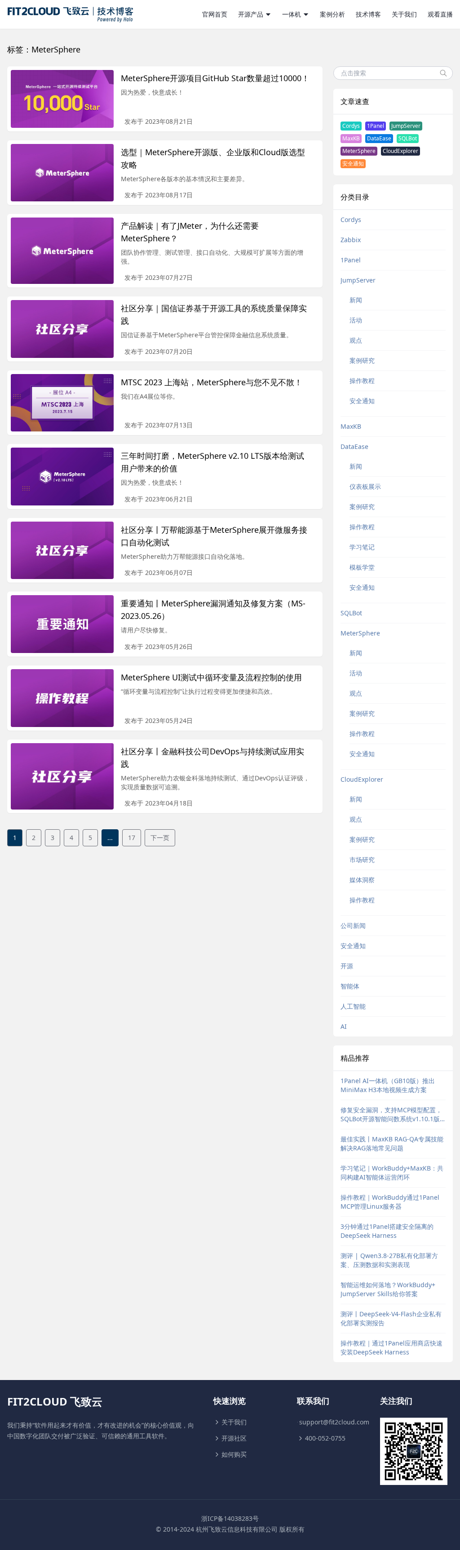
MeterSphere (359, 151)
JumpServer (405, 126)
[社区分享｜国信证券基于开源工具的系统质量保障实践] (62, 329)
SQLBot (407, 138)
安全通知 (353, 163)
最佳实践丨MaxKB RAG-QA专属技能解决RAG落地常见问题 (392, 1143)
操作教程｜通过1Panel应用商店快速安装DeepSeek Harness (391, 1347)
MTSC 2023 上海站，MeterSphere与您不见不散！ (211, 382)
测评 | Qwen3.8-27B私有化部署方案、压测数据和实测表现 (389, 1260)
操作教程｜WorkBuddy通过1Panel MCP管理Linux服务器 (390, 1201)
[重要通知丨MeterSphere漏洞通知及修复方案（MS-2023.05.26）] (62, 624)
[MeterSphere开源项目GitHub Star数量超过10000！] (62, 99)
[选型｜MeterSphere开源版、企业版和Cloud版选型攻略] (62, 173)
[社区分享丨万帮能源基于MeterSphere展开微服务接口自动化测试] (62, 550)
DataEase (379, 138)
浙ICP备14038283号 (230, 1518)
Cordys (351, 126)
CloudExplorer (400, 151)
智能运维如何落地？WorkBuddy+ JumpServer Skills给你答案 (388, 1289)
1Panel (375, 126)
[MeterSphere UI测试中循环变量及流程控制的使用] (62, 698)
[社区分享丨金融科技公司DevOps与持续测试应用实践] (62, 776)
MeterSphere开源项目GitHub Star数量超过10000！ (215, 78)
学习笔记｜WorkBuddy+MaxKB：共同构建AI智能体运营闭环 (392, 1172)
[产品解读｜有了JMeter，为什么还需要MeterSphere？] (62, 251)
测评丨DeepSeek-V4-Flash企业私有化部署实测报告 (391, 1318)
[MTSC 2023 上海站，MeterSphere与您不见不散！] (62, 403)
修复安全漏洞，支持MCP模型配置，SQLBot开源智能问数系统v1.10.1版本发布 (391, 1114)
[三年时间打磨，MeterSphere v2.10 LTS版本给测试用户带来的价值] (62, 476)
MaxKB (351, 138)
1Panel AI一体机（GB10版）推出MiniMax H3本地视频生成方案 (388, 1085)
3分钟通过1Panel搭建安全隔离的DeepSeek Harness (387, 1231)
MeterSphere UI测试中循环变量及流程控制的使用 (211, 677)
